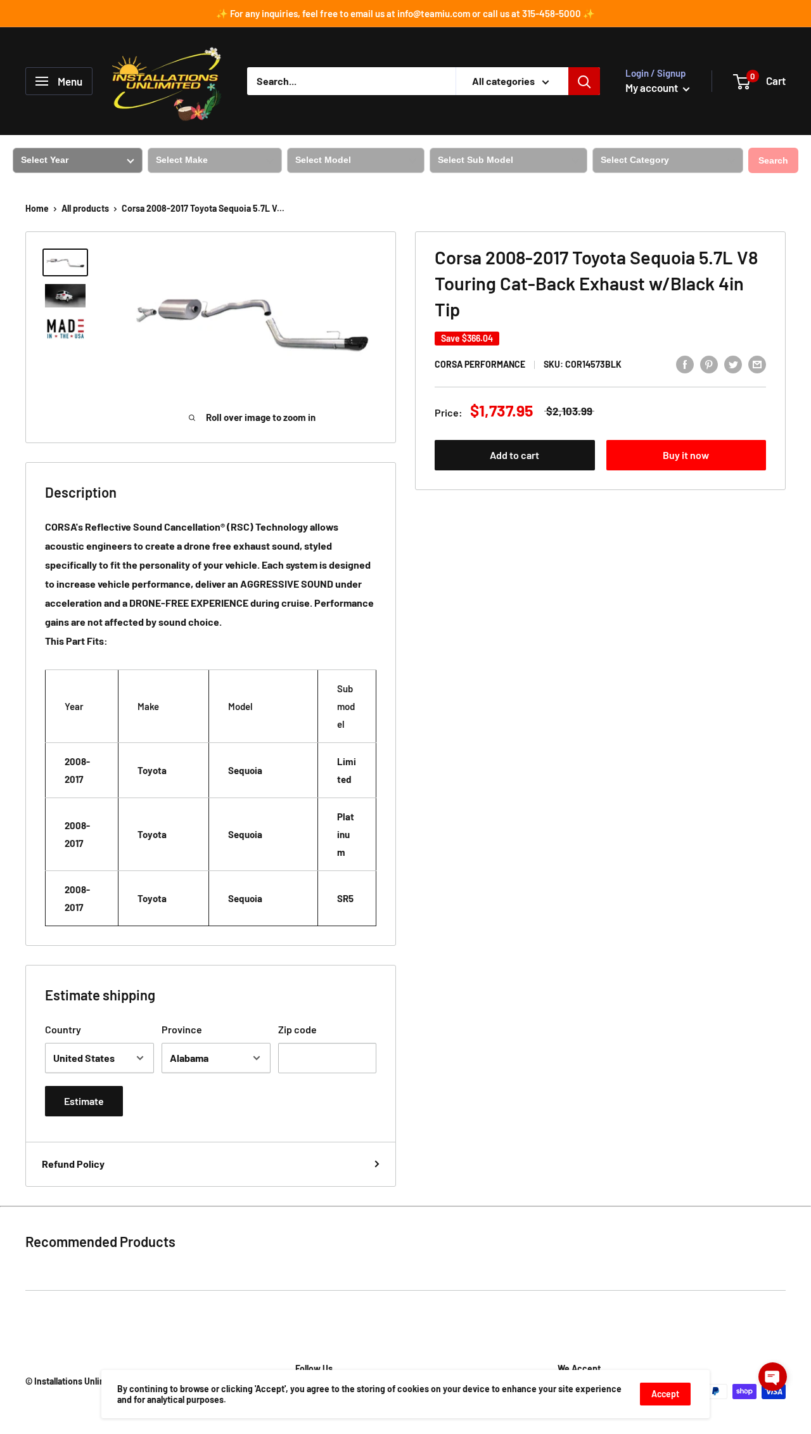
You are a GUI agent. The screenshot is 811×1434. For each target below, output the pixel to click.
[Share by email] (757, 363)
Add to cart (514, 455)
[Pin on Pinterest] (709, 363)
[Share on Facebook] (685, 363)
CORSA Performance (480, 364)
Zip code (297, 1029)
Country (63, 1029)
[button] (772, 1376)
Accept (665, 1393)
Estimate (84, 1101)
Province (182, 1029)
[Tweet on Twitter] (733, 363)
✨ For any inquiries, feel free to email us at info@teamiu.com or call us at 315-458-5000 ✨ (405, 13)
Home (37, 208)
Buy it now (686, 455)
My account (652, 87)
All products (85, 208)
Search (773, 160)
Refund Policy (73, 1164)
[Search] (584, 81)
